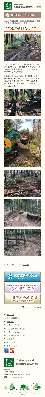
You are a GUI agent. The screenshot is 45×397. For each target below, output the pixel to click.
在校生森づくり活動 (16, 335)
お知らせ (10, 315)
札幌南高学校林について (17, 318)
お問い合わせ (12, 346)
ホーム (6, 21)
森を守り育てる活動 (27, 21)
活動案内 (15, 21)
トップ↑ (26, 265)
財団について (12, 342)
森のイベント (13, 325)
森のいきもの (13, 332)
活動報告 (10, 339)
